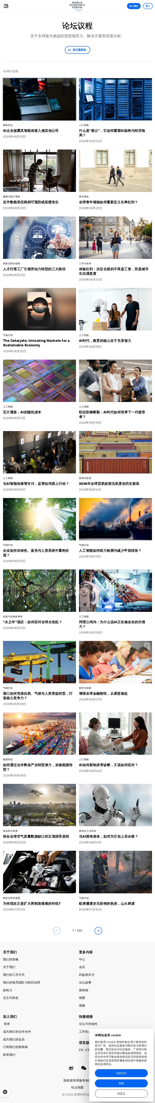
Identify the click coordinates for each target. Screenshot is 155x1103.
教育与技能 (85, 688)
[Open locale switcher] (5, 1092)
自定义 (121, 1093)
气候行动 (8, 335)
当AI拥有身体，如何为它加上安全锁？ (108, 836)
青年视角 (84, 196)
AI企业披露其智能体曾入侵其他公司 (31, 131)
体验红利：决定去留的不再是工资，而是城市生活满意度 (114, 271)
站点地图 (77, 1087)
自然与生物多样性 (13, 616)
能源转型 (8, 759)
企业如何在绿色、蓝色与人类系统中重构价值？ (36, 552)
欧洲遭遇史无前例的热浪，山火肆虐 (107, 903)
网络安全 (8, 125)
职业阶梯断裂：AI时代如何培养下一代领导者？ (112, 414)
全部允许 (121, 1073)
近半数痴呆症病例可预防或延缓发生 (31, 202)
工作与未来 (85, 263)
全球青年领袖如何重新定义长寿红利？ (108, 202)
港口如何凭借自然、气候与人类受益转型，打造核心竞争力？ (38, 695)
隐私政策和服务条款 (77, 1080)
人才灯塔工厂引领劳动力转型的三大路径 (34, 269)
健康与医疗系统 (11, 196)
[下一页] (98, 931)
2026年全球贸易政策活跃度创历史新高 (109, 484)
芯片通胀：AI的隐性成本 (22, 412)
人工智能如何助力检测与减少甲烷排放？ (110, 550)
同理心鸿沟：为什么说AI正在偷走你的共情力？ (112, 624)
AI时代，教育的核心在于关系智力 (105, 341)
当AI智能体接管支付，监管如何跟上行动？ (36, 484)
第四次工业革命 (87, 831)
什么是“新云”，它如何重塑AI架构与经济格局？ (112, 133)
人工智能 (84, 125)
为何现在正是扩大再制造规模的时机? (32, 903)
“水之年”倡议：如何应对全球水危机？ (32, 622)
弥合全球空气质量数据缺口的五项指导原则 (36, 836)
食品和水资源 (10, 831)
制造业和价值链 (11, 263)
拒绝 (121, 1083)
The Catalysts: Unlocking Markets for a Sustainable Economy (36, 343)
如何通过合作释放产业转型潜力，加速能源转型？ (38, 767)
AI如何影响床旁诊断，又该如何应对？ (108, 765)
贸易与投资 (85, 478)
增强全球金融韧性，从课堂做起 (103, 693)
